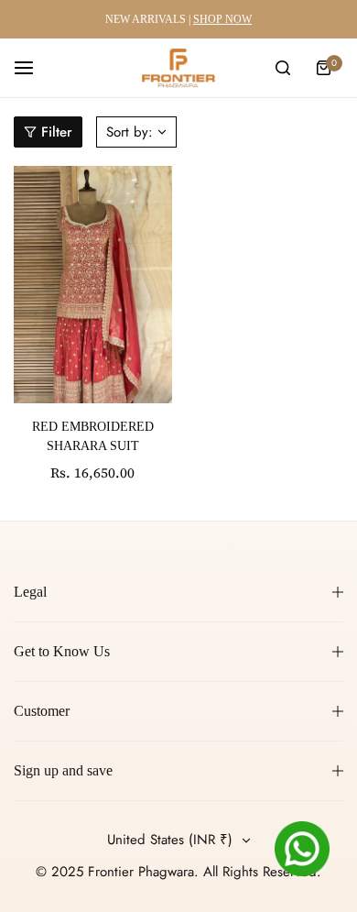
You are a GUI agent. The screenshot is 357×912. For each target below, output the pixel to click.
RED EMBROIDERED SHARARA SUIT (93, 436)
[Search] (283, 68)
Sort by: (129, 132)
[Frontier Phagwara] (178, 68)
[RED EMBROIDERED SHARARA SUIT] (93, 284)
